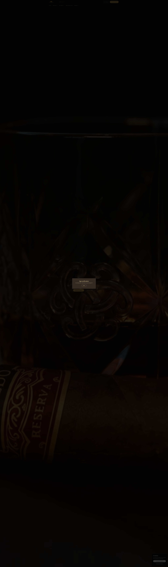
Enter (84, 285)
